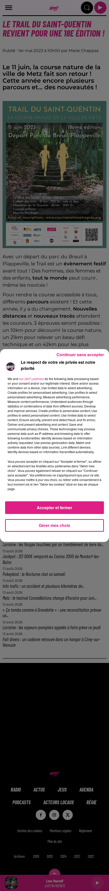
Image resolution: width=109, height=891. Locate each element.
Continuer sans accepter (80, 354)
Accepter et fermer (54, 507)
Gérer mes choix (54, 525)
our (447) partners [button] (31, 378)
